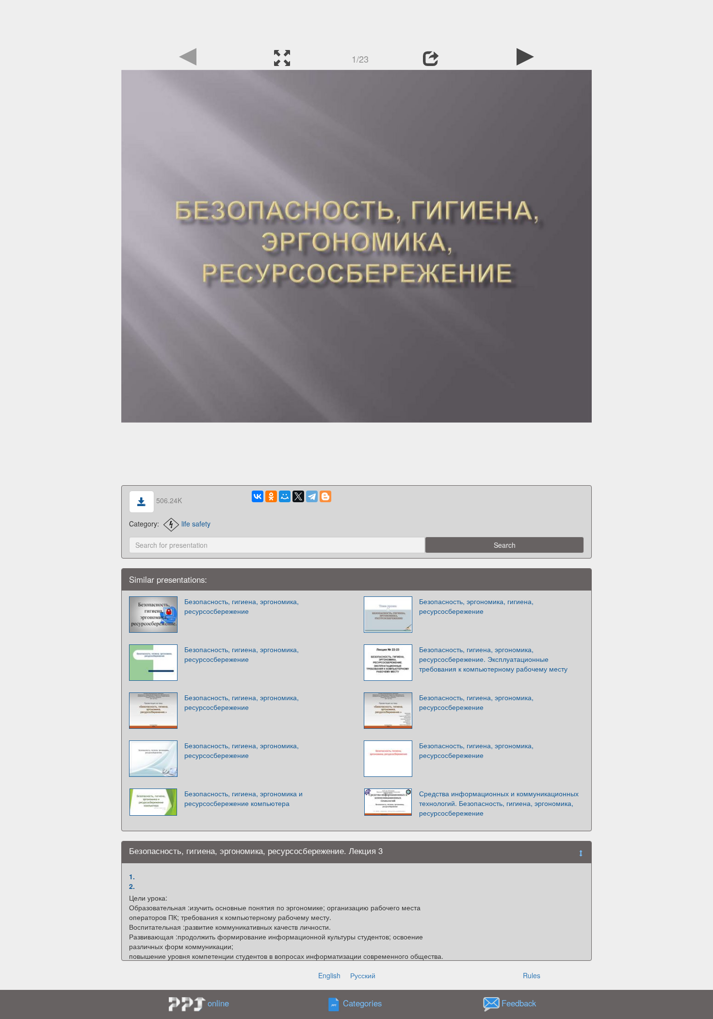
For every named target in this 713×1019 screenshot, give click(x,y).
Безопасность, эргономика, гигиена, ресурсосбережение (476, 606)
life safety (196, 523)
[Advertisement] (356, 22)
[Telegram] (312, 496)
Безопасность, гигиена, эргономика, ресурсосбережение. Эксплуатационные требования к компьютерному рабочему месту (493, 659)
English (329, 975)
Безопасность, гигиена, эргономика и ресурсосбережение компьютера (243, 798)
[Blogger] (325, 496)
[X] (298, 496)
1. (132, 876)
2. (132, 886)
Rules (531, 975)
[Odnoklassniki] (271, 496)
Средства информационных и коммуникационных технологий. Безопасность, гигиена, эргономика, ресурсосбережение (499, 803)
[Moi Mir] (285, 496)
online (218, 1003)
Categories (362, 1003)
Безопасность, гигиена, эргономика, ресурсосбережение (241, 606)
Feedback (519, 1003)
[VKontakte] (257, 496)
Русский (362, 975)
